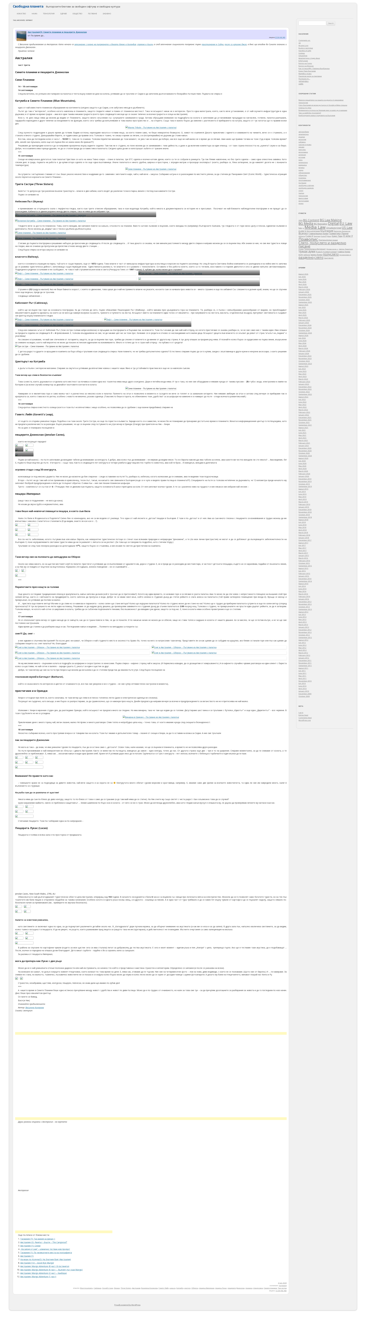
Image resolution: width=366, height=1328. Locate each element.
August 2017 (303, 543)
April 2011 (303, 678)
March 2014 (303, 594)
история (302, 157)
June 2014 (302, 589)
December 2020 (305, 448)
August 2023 (303, 366)
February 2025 (304, 320)
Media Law (315, 227)
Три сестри (282, 1288)
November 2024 (305, 328)
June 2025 (302, 310)
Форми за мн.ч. (332, 249)
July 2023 (302, 369)
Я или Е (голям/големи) (326, 251)
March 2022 (303, 410)
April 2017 (303, 550)
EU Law (345, 223)
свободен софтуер (306, 185)
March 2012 (303, 653)
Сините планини (270, 1288)
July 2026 (302, 277)
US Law (347, 227)
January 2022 (304, 415)
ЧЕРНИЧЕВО (304, 81)
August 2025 (303, 305)
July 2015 (302, 571)
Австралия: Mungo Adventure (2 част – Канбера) (43, 1273)
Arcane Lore (303, 45)
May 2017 (302, 548)
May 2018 (302, 527)
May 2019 (302, 497)
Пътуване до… (304, 79)
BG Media (306, 223)
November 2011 (305, 663)
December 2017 (305, 540)
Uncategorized (333, 227)
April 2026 (303, 284)
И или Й (324, 236)
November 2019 (305, 481)
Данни (344, 233)
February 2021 (304, 443)
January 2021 (304, 445)
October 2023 (304, 361)
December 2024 (305, 325)
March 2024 (303, 348)
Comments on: (304, 40)
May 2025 (302, 312)
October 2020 (304, 453)
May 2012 (302, 648)
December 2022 (305, 387)
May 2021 (302, 435)
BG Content (311, 220)
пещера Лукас (221, 1288)
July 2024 (302, 338)
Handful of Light (305, 51)
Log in (301, 712)
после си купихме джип (236, 44)
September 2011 (305, 665)
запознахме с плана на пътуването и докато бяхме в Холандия (105, 44)
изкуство (21, 13)
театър (301, 193)
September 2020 (305, 456)
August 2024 (303, 335)
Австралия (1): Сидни (30, 1245)
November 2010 (305, 681)
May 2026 (302, 282)
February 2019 (304, 504)
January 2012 (304, 658)
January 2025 (304, 323)
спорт (301, 190)
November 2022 (305, 389)
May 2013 (302, 619)
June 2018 (302, 525)
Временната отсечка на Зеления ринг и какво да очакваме (323, 110)
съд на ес (329, 257)
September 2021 (305, 425)
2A (300, 43)
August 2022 (303, 397)
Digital (333, 223)
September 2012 (305, 637)
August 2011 (303, 668)
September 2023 (305, 364)
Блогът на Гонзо (305, 63)
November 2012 (305, 632)
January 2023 (304, 384)
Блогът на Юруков (306, 66)
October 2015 (304, 563)
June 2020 (302, 463)
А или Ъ (302, 231)
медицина (303, 165)
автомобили (304, 132)
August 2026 (303, 274)
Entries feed (303, 715)
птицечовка (258, 1288)
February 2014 (304, 596)
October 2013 (304, 607)
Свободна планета (28, 6)
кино (301, 160)
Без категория (313, 231)
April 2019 (303, 499)
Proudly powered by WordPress (127, 1305)
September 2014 (305, 581)
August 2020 (303, 458)
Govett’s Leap (107, 1288)
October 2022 (304, 392)
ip (303, 228)
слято (318, 257)
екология (302, 139)
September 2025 (305, 302)
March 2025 (303, 318)
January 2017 (304, 555)
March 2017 (303, 553)
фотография (304, 201)
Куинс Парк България (307, 71)
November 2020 (305, 451)
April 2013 (303, 622)
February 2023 (304, 382)
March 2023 (303, 379)
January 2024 (304, 353)
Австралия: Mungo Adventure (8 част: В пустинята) (44, 1266)
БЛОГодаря (303, 61)
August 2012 (303, 640)
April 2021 (303, 438)
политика (302, 178)
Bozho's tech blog (306, 48)
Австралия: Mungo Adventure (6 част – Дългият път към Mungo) (51, 1269)
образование (304, 173)
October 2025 (304, 300)
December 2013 (305, 602)
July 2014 (302, 586)
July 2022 (302, 399)
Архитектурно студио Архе (309, 58)
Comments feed (305, 718)
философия (303, 198)
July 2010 (302, 683)
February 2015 (304, 573)
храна (301, 203)
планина (248, 1288)
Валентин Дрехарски (342, 231)
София (301, 249)
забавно (107, 13)
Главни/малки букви (318, 233)
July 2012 (302, 643)
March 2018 (303, 532)
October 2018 (304, 515)
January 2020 (304, 476)
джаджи (302, 137)
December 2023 (305, 356)
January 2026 (304, 292)
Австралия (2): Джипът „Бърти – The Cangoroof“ (43, 1242)
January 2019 (304, 507)
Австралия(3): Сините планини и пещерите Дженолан (57, 32)
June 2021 (302, 433)
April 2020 (303, 468)
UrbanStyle (303, 56)
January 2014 (304, 599)
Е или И (309, 236)
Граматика (335, 233)
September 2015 (305, 566)
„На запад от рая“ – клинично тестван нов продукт (45, 1249)
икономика (303, 152)
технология (48, 13)
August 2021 (303, 427)
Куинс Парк (337, 236)
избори (307, 255)
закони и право (305, 144)
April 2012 (303, 650)
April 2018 (303, 530)
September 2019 (305, 486)
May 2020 (302, 466)
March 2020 (303, 471)
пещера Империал (206, 1288)
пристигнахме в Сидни (213, 44)
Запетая (317, 236)
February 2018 (304, 535)
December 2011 (305, 660)
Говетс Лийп (164, 1288)
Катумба (179, 1288)
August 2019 (303, 489)
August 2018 (303, 520)
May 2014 (302, 591)
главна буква (343, 251)
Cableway (97, 1288)
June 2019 (302, 494)
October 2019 (304, 484)
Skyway (117, 1288)
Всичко (303, 233)
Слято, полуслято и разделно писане (322, 245)
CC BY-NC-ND (280, 37)
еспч (301, 254)
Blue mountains (86, 1288)
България (326, 230)
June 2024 (302, 341)
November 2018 (305, 512)
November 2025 (305, 297)
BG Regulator (321, 223)
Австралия (136, 1288)
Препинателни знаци (328, 240)
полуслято (331, 254)
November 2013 (305, 604)
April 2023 (303, 376)
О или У (348, 236)
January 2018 (304, 538)
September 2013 (305, 609)
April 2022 (303, 407)
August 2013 (303, 612)
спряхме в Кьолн (145, 44)
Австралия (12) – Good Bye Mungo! (37, 1262)
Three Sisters (126, 1288)
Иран (329, 236)
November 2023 (305, 358)
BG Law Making (331, 220)
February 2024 (304, 351)
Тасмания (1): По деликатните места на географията (46, 1252)
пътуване (92, 13)
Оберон (194, 1288)
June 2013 (302, 617)
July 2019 (302, 491)
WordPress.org (305, 720)
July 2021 (302, 430)
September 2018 (305, 517)
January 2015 (304, 576)
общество (77, 13)
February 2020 (304, 474)
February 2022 (304, 412)
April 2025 (303, 315)
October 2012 (304, 635)
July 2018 (302, 522)
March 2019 (303, 502)
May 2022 (302, 404)
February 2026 (304, 289)
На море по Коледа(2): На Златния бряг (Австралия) (45, 1259)
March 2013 (303, 625)
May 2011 (302, 676)
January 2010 (304, 691)
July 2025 (302, 307)
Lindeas (302, 53)
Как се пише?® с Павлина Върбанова (314, 68)
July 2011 (302, 671)
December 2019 (305, 479)
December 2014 (305, 579)
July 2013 (302, 614)
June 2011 (302, 673)
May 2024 (302, 343)
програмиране (305, 180)
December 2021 (305, 417)
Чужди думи (307, 251)
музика (301, 167)
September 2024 (305, 333)
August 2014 (303, 584)
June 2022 (302, 402)
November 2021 (305, 420)
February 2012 (304, 655)
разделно (306, 257)
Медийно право (305, 74)
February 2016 (304, 561)
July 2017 (302, 545)
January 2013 (304, 627)
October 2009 (304, 696)
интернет (302, 155)
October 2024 (304, 330)
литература (303, 162)
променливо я (345, 255)
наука (34, 13)
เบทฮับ (301, 84)
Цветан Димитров (346, 249)
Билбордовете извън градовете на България (317, 115)
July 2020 (302, 461)
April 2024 (303, 346)
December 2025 (305, 294)
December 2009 (305, 694)
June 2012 (302, 645)
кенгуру (187, 1288)
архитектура (304, 134)
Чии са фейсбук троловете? (310, 113)
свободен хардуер (306, 188)
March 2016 (303, 558)
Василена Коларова (34, 1007)
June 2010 (302, 686)
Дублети (302, 236)
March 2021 (303, 440)
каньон (173, 1288)
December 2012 (305, 630)
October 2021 (304, 422)
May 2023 (302, 374)
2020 (301, 220)
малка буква (316, 254)
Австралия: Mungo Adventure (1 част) (38, 1276)
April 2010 (303, 688)
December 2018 (305, 509)
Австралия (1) (27, 1256)
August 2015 (303, 568)
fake (300, 228)
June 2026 (302, 279)
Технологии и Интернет (315, 249)
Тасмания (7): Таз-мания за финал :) (37, 1238)
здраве (63, 13)
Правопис (308, 239)
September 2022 (305, 394)
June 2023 (302, 371)
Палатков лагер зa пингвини (310, 76)
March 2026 (303, 287)
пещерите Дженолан (236, 1288)
